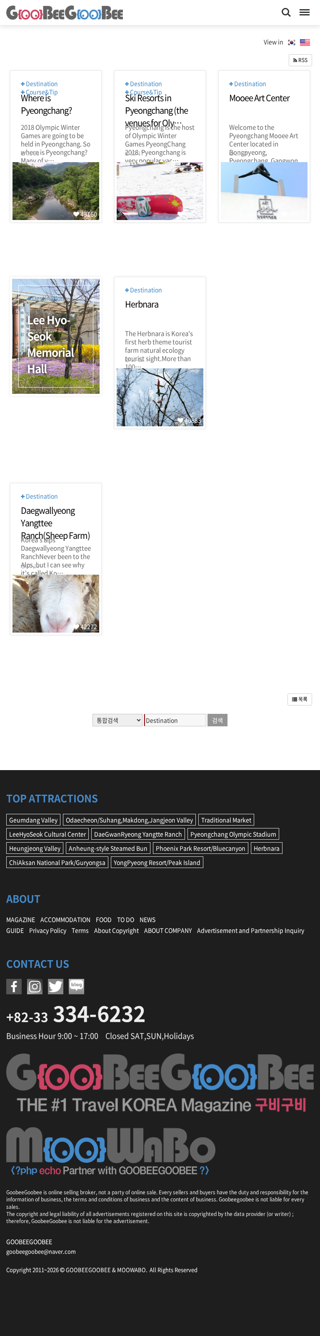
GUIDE (15, 930)
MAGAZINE (20, 919)
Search (286, 7)
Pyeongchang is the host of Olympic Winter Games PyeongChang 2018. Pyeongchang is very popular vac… (160, 131)
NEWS (147, 919)
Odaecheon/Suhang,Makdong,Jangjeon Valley (129, 820)
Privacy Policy (47, 930)
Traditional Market (226, 820)
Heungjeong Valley (34, 848)
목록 (302, 699)
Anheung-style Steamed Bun (108, 848)
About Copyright (116, 930)
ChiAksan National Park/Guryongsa (57, 862)
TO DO (125, 919)
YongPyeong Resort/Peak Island (157, 862)
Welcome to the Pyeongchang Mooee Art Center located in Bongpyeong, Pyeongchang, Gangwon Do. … (263, 131)
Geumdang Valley (33, 820)
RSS (302, 60)
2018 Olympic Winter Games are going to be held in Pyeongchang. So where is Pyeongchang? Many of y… (55, 131)
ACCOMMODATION (65, 919)
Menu (303, 7)
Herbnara (267, 848)
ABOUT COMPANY (168, 930)
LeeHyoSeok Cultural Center (47, 834)
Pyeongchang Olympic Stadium (233, 834)
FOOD (104, 919)
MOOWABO (131, 1269)
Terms (80, 930)
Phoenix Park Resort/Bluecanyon (200, 848)
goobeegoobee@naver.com (41, 1251)
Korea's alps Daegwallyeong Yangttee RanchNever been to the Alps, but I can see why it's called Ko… (56, 543)
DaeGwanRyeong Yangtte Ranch (138, 834)
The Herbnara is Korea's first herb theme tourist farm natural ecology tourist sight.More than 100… (159, 337)
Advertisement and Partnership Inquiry (250, 930)
